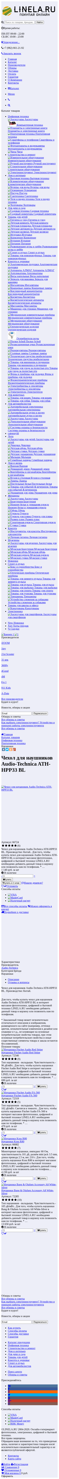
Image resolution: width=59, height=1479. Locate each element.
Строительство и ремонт (21, 154)
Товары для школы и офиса (23, 605)
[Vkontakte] (9, 1385)
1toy (3, 648)
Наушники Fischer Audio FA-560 (19, 1095)
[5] (15, 845)
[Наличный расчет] (19, 900)
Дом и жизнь (15, 463)
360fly (4, 665)
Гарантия (13, 76)
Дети (10, 436)
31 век (4, 659)
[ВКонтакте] (3, 749)
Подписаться (40, 713)
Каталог (12, 62)
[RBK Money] (16, 1423)
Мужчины (13, 540)
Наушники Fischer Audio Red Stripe (20, 1052)
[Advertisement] (28, 817)
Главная (12, 59)
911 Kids (6, 687)
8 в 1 (4, 682)
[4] (12, 845)
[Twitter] (7, 749)
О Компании (15, 79)
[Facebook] (8, 1388)
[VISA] (12, 894)
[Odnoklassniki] (9, 1391)
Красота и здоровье (19, 261)
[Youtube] (9, 1397)
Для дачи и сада (16, 208)
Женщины (13, 495)
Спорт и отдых (16, 563)
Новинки (13, 561)
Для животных (16, 394)
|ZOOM (5, 643)
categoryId (13, 433)
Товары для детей (18, 216)
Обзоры (12, 68)
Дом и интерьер (17, 175)
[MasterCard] (15, 897)
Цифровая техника (18, 116)
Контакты (13, 82)
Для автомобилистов (19, 403)
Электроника (15, 611)
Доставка (13, 71)
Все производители (12, 699)
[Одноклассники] (10, 749)
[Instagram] (9, 1403)
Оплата (12, 73)
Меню (11, 94)
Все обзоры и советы (13, 719)
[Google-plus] (9, 1400)
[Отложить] (4, 1089)
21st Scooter (7, 654)
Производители (16, 65)
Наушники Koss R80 (12, 1141)
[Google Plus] (14, 749)
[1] (3, 845)
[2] (6, 845)
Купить (8, 879)
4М (3, 676)
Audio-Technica (9, 967)
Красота (12, 528)
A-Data (5, 693)
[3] (9, 845)
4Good (5, 671)
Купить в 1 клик (11, 883)
